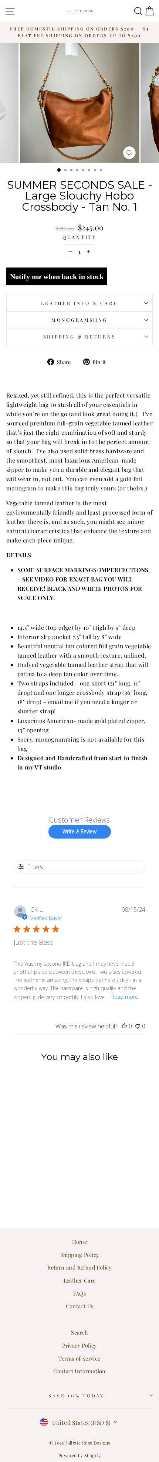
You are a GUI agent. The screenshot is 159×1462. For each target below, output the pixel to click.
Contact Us (80, 1306)
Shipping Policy (79, 1254)
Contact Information (79, 1371)
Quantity (79, 237)
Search (79, 1332)
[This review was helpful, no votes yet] (124, 1026)
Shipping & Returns (79, 336)
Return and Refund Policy (79, 1267)
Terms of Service (79, 1358)
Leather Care (80, 1280)
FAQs (79, 1293)
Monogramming (79, 320)
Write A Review (79, 831)
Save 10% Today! (77, 1395)
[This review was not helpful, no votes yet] (137, 1026)
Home (79, 1241)
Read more (124, 996)
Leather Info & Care (79, 303)
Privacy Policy (79, 1345)
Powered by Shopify (79, 1455)
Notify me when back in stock (57, 276)
